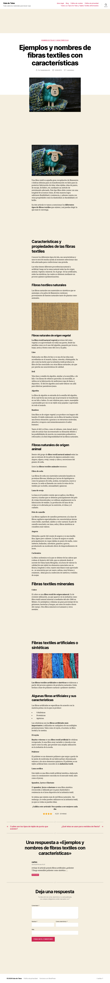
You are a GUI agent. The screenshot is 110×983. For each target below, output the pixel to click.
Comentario (35, 905)
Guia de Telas (9, 3)
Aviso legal (60, 3)
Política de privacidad (91, 3)
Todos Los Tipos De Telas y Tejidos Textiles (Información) (79, 6)
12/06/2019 (58, 70)
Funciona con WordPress (48, 978)
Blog (67, 3)
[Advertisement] (55, 21)
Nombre (34, 921)
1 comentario (70, 70)
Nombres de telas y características (55, 40)
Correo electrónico (62, 921)
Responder (35, 874)
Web (33, 929)
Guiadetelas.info (45, 70)
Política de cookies (77, 3)
